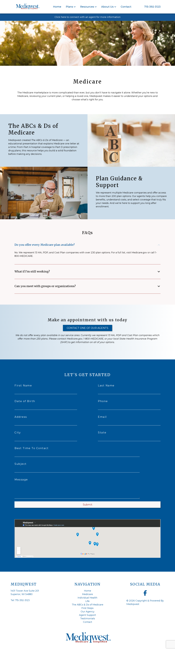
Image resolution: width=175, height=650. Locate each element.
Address (20, 416)
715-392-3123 (152, 6)
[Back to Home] (27, 7)
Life (87, 601)
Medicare (87, 594)
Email (102, 416)
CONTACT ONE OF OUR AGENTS (87, 327)
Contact (126, 6)
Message (21, 479)
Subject (20, 463)
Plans (69, 6)
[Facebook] (145, 593)
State (102, 432)
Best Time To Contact (31, 448)
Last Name (106, 385)
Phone (103, 401)
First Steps (87, 608)
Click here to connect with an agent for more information (88, 17)
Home (57, 6)
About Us (107, 6)
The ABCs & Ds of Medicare (87, 604)
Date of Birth (24, 401)
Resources (87, 6)
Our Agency (87, 611)
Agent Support (87, 615)
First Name (23, 385)
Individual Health (87, 597)
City (17, 432)
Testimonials (87, 618)
